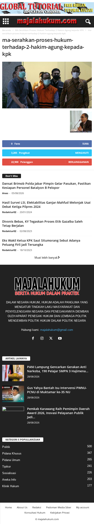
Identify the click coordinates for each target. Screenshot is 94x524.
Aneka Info (9, 479)
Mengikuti (82, 152)
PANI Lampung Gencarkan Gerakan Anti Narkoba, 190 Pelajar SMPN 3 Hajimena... (57, 369)
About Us (22, 507)
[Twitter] (51, 338)
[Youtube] (60, 338)
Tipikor (6, 466)
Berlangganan (78, 162)
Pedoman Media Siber (58, 507)
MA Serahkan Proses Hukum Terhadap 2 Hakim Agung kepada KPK (49, 30)
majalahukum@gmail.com (56, 329)
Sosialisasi (9, 473)
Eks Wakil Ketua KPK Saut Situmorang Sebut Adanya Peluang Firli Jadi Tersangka (41, 242)
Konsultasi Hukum (34, 512)
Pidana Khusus (11, 453)
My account (82, 507)
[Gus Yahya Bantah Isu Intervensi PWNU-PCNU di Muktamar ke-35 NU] (13, 394)
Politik (6, 447)
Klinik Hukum (10, 486)
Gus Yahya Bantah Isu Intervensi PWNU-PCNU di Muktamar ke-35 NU (57, 390)
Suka (85, 143)
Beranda (6, 30)
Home (8, 507)
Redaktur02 (9, 212)
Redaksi (36, 507)
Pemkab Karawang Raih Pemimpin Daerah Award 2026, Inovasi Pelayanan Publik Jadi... (58, 413)
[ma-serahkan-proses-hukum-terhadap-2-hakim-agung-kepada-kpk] (47, 85)
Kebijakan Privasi (60, 512)
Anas (5, 193)
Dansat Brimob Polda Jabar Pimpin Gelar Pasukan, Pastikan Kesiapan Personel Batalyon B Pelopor (46, 185)
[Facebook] (34, 338)
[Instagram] (42, 338)
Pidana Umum (11, 460)
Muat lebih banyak (46, 257)
